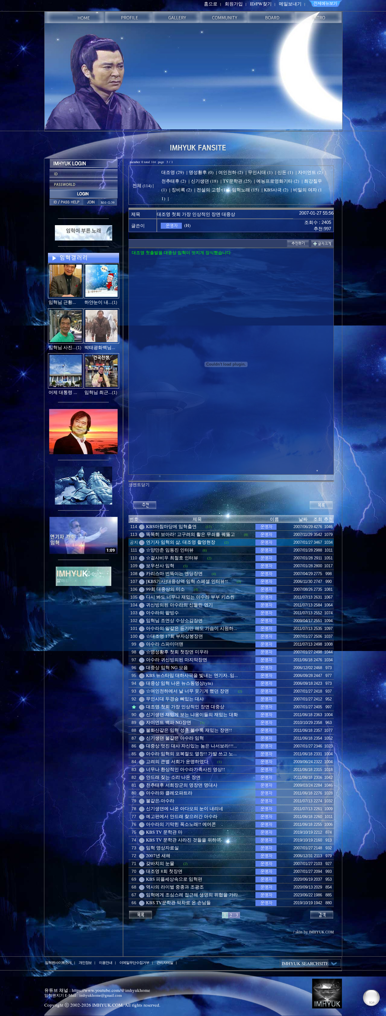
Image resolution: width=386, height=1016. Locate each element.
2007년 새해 (158, 855)
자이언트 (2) (310, 172)
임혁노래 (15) (245, 190)
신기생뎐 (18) (204, 181)
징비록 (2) (182, 190)
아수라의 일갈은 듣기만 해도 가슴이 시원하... (191, 628)
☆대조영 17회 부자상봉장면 (174, 636)
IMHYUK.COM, (108, 1005)
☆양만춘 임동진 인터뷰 (170, 550)
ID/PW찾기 (261, 4)
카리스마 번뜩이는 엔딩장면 (174, 573)
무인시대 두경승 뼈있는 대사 (175, 699)
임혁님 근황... (62, 302)
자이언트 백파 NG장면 (168, 722)
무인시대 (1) (260, 172)
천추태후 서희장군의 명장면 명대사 (181, 785)
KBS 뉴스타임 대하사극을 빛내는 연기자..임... (192, 675)
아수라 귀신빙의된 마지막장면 (176, 659)
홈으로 (210, 4)
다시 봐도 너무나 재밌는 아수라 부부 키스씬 (190, 597)
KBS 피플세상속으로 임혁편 (174, 879)
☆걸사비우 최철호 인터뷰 (172, 558)
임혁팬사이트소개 (58, 962)
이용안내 (105, 962)
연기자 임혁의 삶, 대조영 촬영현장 (180, 542)
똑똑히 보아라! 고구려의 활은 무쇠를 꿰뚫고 (190, 534)
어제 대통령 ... (63, 392)
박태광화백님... (99, 347)
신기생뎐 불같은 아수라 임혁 (175, 738)
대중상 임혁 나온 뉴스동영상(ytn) (179, 683)
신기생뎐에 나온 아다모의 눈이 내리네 (184, 808)
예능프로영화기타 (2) (277, 181)
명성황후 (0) (201, 172)
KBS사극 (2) (276, 190)
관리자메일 (165, 962)
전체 (137, 185)
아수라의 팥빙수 (162, 612)
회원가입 (234, 4)
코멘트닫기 (139, 484)
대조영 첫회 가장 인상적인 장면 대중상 (185, 706)
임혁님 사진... (62, 347)
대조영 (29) (172, 172)
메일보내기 (290, 4)
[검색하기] (321, 914)
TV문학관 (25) (237, 181)
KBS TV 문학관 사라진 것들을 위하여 (183, 840)
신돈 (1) (285, 172)
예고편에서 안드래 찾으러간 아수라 (181, 816)
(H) (187, 225)
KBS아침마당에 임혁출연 (171, 526)
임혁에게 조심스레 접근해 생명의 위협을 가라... (194, 895)
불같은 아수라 (160, 800)
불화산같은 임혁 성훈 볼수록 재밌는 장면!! (189, 730)
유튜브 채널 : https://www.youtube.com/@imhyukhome (97, 990)
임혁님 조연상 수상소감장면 (174, 620)
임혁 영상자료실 (162, 848)
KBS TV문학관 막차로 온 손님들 (178, 902)
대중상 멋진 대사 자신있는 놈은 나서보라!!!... (191, 746)
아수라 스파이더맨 (164, 644)
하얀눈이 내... (98, 302)
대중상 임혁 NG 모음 (167, 667)
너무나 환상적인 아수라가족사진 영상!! (185, 769)
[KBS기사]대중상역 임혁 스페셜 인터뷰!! (187, 581)
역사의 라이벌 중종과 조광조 (175, 887)
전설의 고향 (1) (212, 190)
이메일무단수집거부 (134, 962)
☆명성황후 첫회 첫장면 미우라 (177, 652)
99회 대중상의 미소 (165, 589)
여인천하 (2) (230, 172)
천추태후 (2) (173, 181)
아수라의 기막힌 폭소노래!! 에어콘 (181, 824)
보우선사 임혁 (160, 565)
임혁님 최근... (98, 392)
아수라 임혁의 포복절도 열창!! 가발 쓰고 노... (191, 753)
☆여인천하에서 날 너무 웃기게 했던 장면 (187, 691)
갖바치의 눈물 (160, 863)
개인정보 (85, 962)
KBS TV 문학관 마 (164, 832)
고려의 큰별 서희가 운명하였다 (177, 761)
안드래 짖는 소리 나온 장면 (173, 777)
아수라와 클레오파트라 (169, 793)
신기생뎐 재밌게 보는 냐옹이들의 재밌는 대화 (192, 714)
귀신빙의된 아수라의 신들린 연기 (179, 605)
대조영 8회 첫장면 (164, 871)
